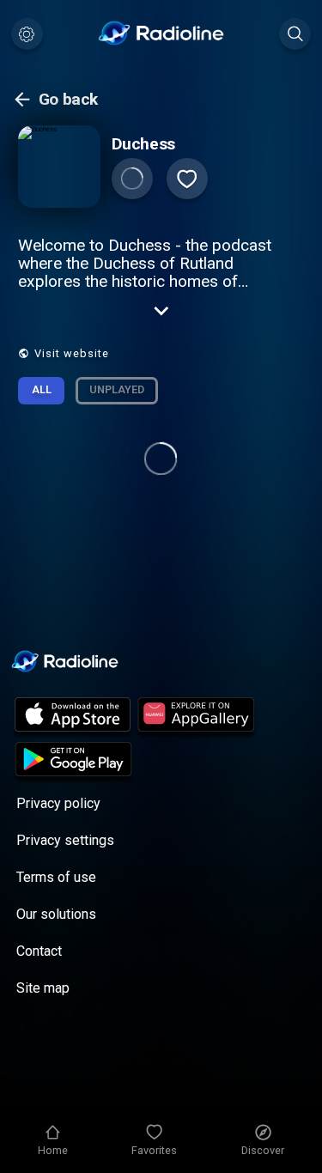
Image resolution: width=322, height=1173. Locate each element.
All (42, 389)
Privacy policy (58, 803)
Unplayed (116, 389)
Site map (43, 988)
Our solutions (56, 914)
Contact (39, 951)
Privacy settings (65, 840)
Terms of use (56, 877)
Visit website (71, 353)
